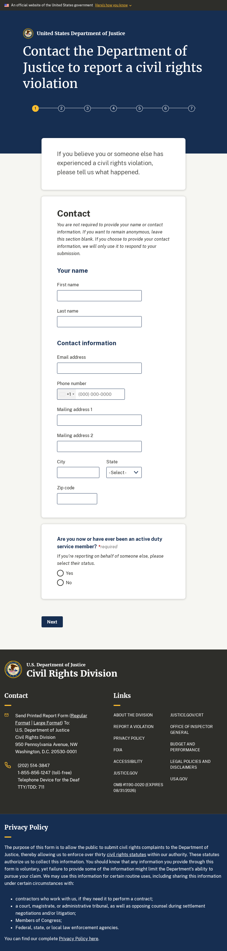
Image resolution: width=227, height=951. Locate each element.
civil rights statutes (126, 854)
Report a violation (134, 726)
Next (52, 622)
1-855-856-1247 (34, 772)
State (112, 461)
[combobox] (66, 394)
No (69, 582)
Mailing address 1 (74, 409)
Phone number (71, 383)
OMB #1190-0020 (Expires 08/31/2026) (138, 787)
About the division (133, 715)
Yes (69, 573)
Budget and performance (185, 747)
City (61, 461)
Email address (71, 357)
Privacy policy (129, 738)
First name (68, 284)
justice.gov (126, 773)
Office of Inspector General (191, 729)
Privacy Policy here (78, 938)
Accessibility (128, 761)
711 (41, 787)
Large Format (47, 723)
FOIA (118, 749)
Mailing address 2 (75, 435)
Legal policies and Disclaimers (190, 764)
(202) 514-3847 (34, 765)
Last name (67, 311)
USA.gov (178, 778)
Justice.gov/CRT (186, 715)
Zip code (65, 487)
